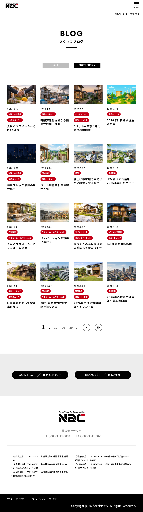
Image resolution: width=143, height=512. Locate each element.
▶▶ (98, 327)
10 (55, 327)
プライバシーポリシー (46, 499)
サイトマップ (15, 499)
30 (71, 327)
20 (63, 327)
